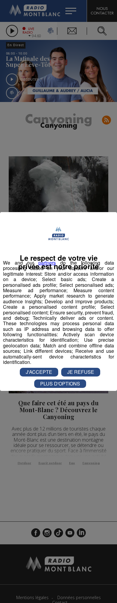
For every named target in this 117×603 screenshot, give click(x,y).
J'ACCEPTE (39, 371)
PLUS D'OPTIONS (60, 383)
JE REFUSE (80, 371)
